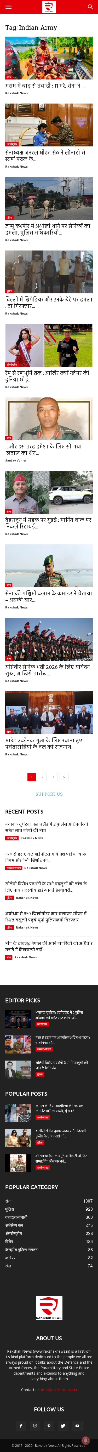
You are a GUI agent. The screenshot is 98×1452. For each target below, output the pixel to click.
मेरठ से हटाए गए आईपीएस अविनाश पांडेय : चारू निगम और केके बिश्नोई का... (45, 857)
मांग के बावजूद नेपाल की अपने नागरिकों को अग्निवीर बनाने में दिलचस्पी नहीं (49, 947)
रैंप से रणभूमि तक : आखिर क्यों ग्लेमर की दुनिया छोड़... (47, 376)
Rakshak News (16, 93)
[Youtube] (77, 1426)
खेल (9, 732)
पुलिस (9, 217)
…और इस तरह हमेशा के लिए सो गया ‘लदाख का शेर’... (43, 450)
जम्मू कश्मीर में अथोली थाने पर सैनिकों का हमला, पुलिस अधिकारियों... (47, 229)
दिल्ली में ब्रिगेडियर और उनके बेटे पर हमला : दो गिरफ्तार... (49, 303)
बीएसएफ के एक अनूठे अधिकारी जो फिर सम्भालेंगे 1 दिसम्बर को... (61, 1159)
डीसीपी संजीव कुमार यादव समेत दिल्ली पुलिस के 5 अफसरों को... (61, 1134)
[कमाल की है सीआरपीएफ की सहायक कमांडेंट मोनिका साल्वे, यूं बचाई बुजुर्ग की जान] (18, 1113)
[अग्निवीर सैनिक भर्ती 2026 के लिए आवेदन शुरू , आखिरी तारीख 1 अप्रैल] (49, 639)
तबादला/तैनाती (14, 868)
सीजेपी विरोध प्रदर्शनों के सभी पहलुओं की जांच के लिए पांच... (62, 1065)
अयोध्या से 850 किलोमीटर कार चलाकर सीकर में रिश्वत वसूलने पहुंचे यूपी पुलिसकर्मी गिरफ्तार (46, 917)
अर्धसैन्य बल (43, 1117)
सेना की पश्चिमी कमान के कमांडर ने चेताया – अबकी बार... (48, 597)
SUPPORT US (49, 794)
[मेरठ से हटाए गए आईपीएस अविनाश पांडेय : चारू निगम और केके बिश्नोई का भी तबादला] (18, 1044)
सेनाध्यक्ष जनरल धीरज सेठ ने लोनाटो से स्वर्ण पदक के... (45, 156)
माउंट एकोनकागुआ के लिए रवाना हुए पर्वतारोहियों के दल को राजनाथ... (43, 744)
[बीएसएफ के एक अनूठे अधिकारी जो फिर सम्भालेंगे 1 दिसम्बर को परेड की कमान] (18, 1163)
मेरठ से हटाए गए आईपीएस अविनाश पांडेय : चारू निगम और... (63, 1040)
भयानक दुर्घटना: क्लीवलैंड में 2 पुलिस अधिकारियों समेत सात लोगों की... (59, 1015)
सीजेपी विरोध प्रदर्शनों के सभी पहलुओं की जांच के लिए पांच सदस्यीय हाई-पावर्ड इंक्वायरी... (46, 887)
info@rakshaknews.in (59, 1389)
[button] (90, 7)
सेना (9, 77)
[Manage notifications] (86, 1440)
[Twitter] (63, 1426)
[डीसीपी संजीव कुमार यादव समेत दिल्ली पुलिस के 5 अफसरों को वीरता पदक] (18, 1138)
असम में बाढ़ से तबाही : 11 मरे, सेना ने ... (45, 86)
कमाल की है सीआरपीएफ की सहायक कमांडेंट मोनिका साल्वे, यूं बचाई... (60, 1108)
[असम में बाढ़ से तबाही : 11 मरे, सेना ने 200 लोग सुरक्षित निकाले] (49, 58)
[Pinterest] (49, 1426)
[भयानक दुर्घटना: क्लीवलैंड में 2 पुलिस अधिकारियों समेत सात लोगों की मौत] (18, 1019)
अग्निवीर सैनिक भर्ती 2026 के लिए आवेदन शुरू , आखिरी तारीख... (47, 670)
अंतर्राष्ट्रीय (12, 144)
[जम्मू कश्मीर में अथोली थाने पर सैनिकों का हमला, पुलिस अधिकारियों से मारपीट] (49, 198)
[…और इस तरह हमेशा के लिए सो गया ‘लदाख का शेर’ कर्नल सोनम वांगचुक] (49, 418)
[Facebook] (21, 1426)
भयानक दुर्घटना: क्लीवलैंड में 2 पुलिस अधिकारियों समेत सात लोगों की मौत (46, 827)
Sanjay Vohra (15, 460)
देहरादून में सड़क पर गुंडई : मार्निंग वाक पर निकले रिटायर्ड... (48, 523)
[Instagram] (35, 1426)
